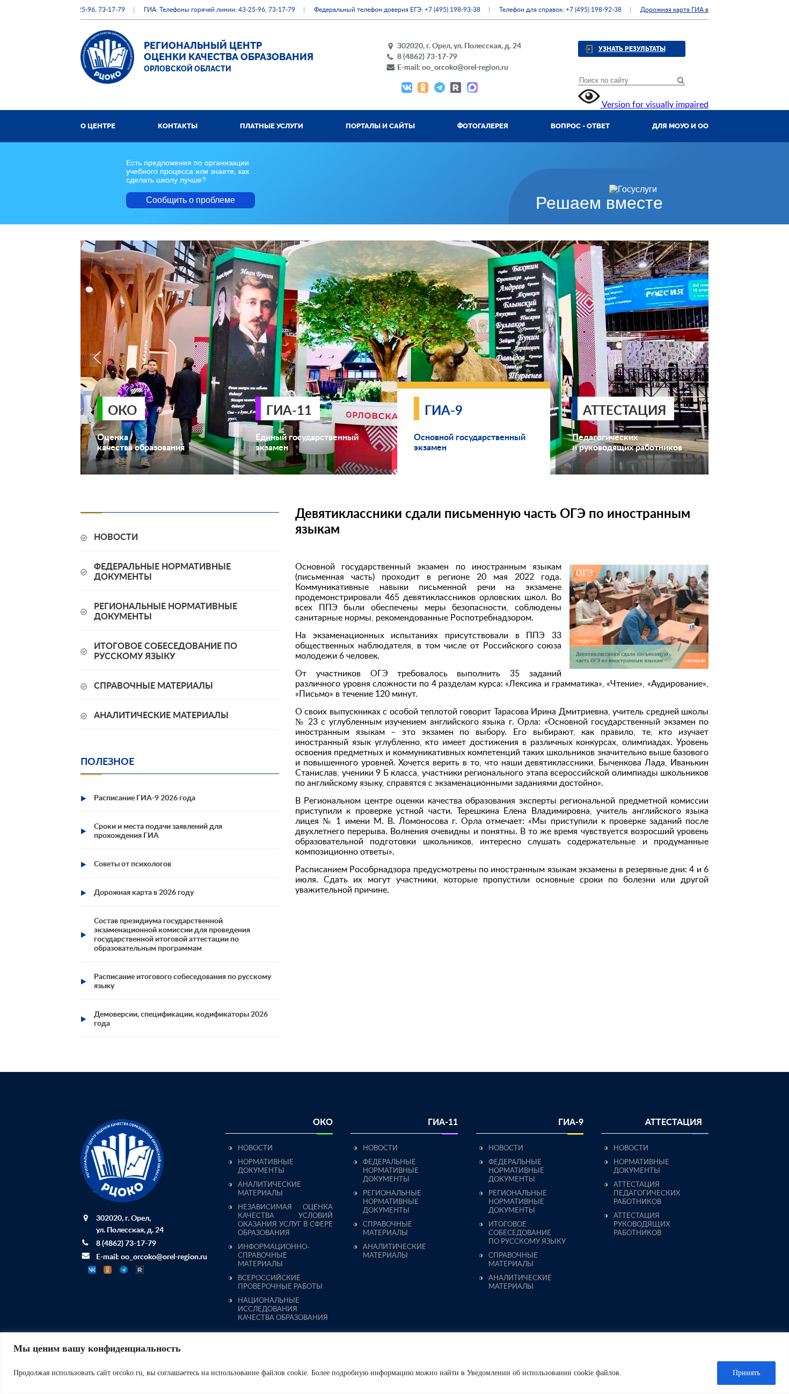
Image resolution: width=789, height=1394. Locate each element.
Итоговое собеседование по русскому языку (527, 1233)
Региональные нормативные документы (392, 1202)
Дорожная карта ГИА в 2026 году (668, 9)
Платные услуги (271, 126)
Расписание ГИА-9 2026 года (144, 798)
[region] (394, 1363)
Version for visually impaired (654, 104)
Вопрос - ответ (580, 126)
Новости (116, 537)
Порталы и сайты (380, 126)
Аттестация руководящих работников (641, 1225)
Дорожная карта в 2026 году (144, 892)
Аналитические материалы (161, 715)
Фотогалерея (482, 126)
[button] (97, 357)
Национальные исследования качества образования (283, 1309)
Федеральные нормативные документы (391, 1171)
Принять (746, 1373)
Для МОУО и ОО (680, 126)
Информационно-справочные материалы (274, 1256)
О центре (98, 126)
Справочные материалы (153, 686)
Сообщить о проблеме (190, 200)
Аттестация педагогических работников (646, 1193)
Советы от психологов (132, 864)
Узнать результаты (632, 49)
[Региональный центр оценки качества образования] (107, 81)
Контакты (178, 126)
